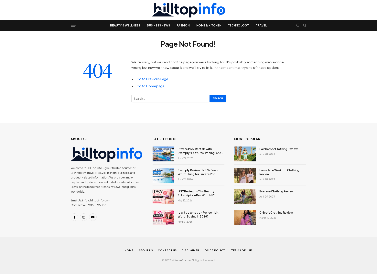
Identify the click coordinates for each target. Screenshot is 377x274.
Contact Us (167, 250)
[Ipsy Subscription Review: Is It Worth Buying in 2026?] (163, 217)
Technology (238, 25)
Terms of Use (242, 250)
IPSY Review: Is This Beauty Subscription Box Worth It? (196, 193)
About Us (145, 250)
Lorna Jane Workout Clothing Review (279, 172)
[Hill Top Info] (188, 10)
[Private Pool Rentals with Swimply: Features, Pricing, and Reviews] (163, 154)
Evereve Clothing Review (276, 191)
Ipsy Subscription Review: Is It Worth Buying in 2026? (198, 214)
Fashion (183, 25)
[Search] (304, 25)
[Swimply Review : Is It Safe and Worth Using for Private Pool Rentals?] (163, 175)
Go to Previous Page (152, 79)
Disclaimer (191, 250)
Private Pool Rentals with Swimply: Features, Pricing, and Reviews (199, 151)
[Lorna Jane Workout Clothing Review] (245, 175)
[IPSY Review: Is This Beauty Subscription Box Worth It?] (163, 196)
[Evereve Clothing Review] (245, 196)
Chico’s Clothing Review (276, 212)
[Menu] (73, 25)
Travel (261, 25)
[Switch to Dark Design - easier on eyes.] (297, 25)
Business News (158, 25)
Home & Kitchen (208, 25)
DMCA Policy (215, 250)
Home (129, 250)
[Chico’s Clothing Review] (245, 217)
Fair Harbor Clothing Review (278, 149)
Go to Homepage (151, 86)
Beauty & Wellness (125, 25)
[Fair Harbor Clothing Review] (245, 154)
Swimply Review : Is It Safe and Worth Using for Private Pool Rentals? (198, 172)
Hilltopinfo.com (181, 260)
